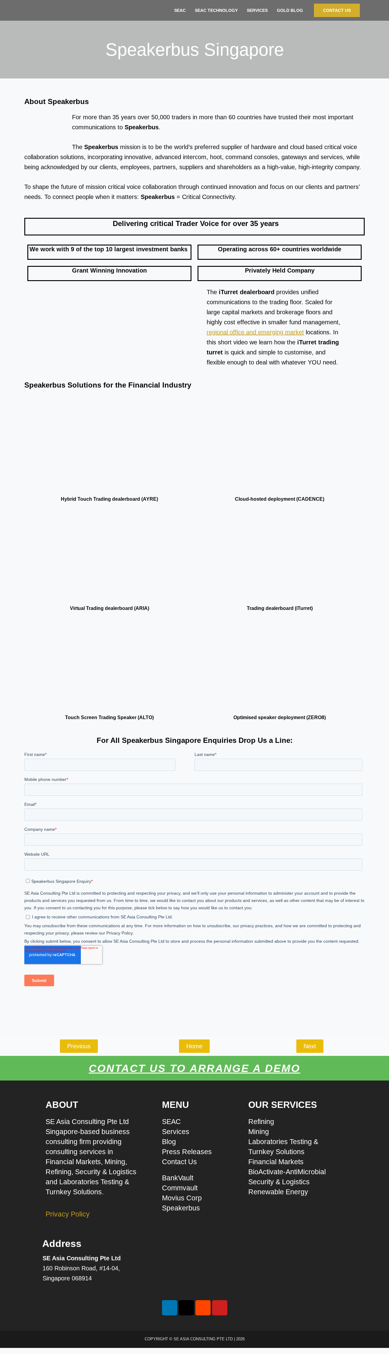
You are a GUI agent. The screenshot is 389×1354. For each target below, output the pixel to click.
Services (257, 10)
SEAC (180, 10)
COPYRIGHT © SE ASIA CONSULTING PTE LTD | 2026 (195, 1339)
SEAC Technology (216, 10)
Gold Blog (290, 10)
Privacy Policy (68, 1214)
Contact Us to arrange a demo (194, 1068)
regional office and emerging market (255, 332)
